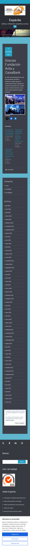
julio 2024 (7, 274)
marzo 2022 (8, 360)
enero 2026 (8, 219)
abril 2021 (8, 391)
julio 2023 (7, 305)
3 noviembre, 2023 (8, 51)
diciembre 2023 (9, 295)
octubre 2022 (8, 336)
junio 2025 (8, 240)
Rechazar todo (15, 543)
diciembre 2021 (9, 367)
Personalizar (15, 539)
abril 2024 (8, 285)
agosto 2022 (8, 343)
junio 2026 (8, 209)
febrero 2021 (8, 398)
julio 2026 (7, 205)
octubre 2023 (8, 302)
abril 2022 (8, 357)
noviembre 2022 (9, 333)
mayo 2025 (8, 243)
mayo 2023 (8, 312)
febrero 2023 (8, 322)
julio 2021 (7, 381)
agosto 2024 (8, 271)
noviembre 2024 (9, 260)
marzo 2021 (8, 395)
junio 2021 (8, 385)
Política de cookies (10, 420)
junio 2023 (8, 309)
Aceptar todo (15, 534)
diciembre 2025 (9, 223)
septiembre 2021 (9, 374)
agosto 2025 (8, 233)
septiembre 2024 (9, 267)
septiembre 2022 (9, 340)
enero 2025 (8, 257)
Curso (6, 185)
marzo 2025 (8, 250)
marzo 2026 (8, 216)
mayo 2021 (8, 388)
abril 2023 (8, 316)
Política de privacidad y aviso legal (12, 501)
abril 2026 (8, 212)
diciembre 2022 (9, 329)
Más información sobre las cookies (13, 511)
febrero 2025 (8, 254)
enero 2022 (8, 364)
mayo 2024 (8, 281)
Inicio (3, 36)
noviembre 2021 (9, 371)
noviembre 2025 (9, 226)
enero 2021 (8, 402)
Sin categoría (7, 36)
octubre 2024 (8, 264)
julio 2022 (7, 347)
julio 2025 (7, 236)
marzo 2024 (8, 288)
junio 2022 (8, 350)
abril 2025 (8, 247)
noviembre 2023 (9, 298)
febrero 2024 (8, 291)
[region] (15, 531)
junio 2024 (8, 278)
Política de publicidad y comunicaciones (14, 504)
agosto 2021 (8, 378)
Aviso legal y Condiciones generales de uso (15, 498)
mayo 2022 (8, 353)
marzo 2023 (8, 319)
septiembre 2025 (9, 229)
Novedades (8, 189)
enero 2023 (8, 326)
